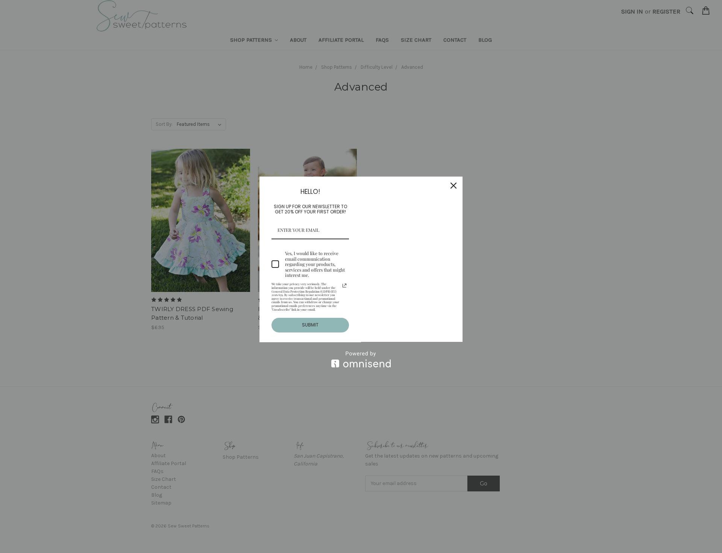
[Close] (453, 186)
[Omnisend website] (361, 359)
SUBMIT (310, 325)
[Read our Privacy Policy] (344, 285)
